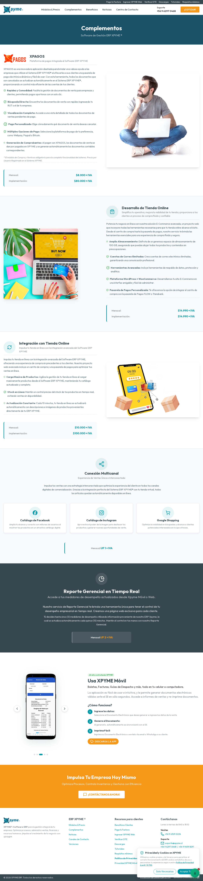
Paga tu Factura (113, 2)
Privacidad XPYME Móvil (126, 863)
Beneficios (92, 9)
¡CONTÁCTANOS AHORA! (104, 794)
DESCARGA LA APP (105, 741)
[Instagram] (9, 842)
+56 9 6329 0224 (173, 834)
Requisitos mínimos (190, 2)
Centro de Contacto (127, 9)
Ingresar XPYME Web (132, 2)
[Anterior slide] (17, 708)
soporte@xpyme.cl (173, 843)
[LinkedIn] (19, 842)
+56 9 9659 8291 (186, 846)
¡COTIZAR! (190, 9)
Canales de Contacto (79, 839)
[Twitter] (14, 842)
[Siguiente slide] (64, 708)
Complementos (73, 9)
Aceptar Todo (187, 871)
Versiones (73, 844)
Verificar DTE (150, 2)
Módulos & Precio (50, 9)
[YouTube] (24, 842)
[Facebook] (5, 842)
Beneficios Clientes (124, 825)
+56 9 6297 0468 (168, 846)
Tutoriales (175, 2)
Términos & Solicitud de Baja (186, 877)
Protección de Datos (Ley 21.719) (155, 877)
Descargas (164, 2)
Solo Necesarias (165, 871)
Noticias (106, 9)
